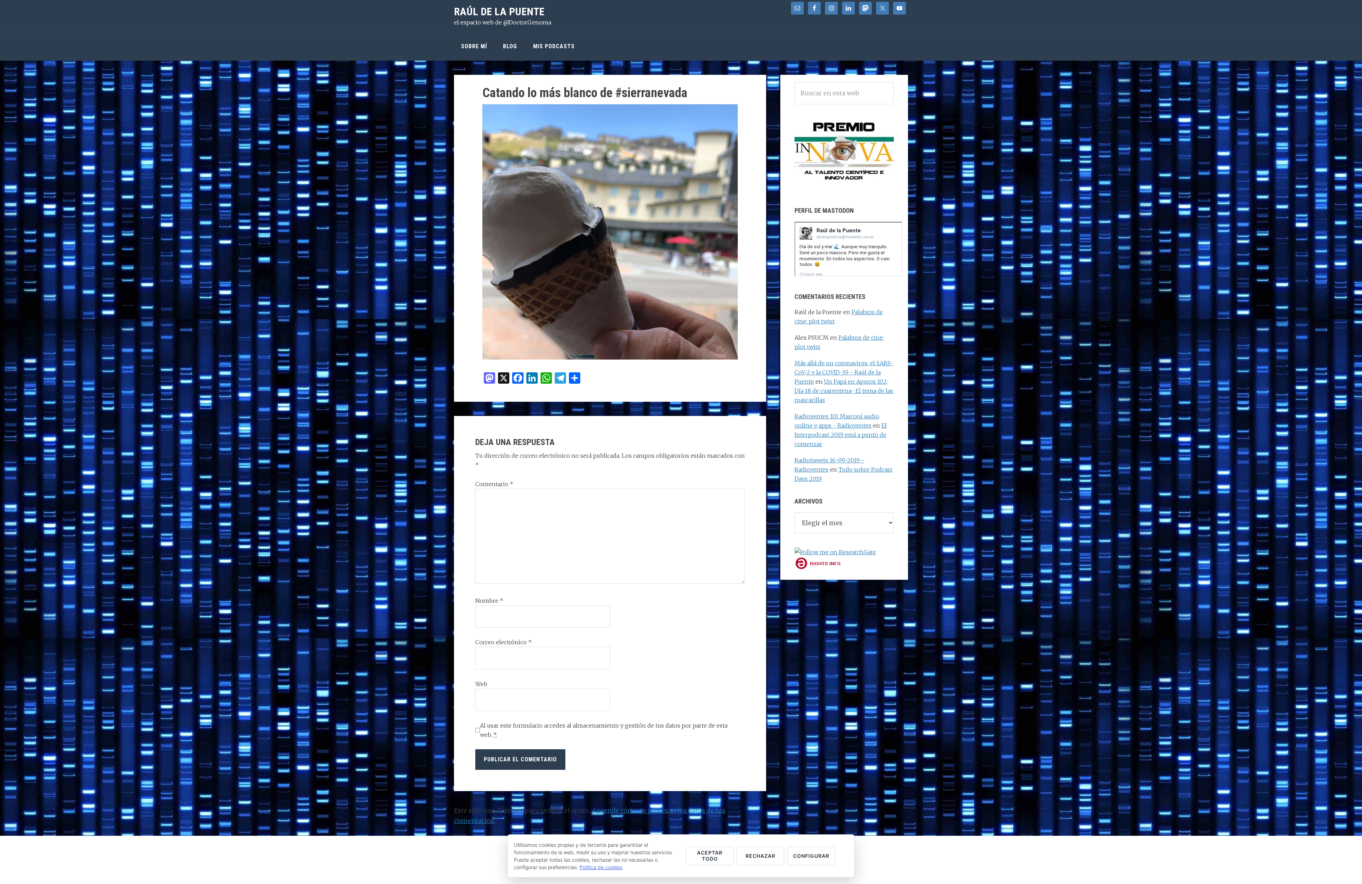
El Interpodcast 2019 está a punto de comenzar (840, 434)
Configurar (811, 856)
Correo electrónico (503, 642)
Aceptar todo (709, 856)
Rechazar (760, 856)
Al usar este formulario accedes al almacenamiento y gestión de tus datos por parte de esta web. (603, 730)
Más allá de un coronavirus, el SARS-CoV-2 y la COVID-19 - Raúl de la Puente (843, 372)
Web (481, 684)
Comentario (494, 484)
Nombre (489, 600)
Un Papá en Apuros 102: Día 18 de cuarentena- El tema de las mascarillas (843, 391)
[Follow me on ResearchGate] (835, 552)
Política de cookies (601, 867)
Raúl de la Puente (499, 11)
